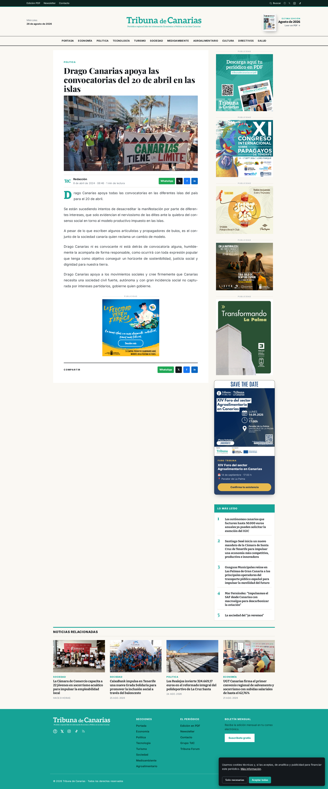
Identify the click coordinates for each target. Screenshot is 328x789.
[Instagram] (294, 3)
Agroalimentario (205, 40)
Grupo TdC (187, 743)
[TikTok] (300, 3)
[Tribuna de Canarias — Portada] (164, 22)
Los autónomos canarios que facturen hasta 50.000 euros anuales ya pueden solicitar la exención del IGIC (245, 525)
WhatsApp (167, 181)
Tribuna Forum (190, 748)
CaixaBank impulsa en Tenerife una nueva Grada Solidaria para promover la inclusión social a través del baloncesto (133, 687)
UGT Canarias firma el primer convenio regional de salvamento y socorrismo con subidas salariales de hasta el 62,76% (248, 687)
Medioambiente (178, 40)
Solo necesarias (234, 780)
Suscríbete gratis (240, 737)
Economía (85, 40)
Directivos (246, 40)
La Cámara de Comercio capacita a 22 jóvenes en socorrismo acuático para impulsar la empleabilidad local (78, 687)
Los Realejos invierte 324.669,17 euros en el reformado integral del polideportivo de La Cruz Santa (191, 685)
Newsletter (50, 3)
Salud (262, 40)
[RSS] (83, 731)
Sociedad (156, 40)
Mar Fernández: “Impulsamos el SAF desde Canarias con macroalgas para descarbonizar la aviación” (247, 599)
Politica (103, 40)
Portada (68, 40)
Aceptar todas (260, 780)
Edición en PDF (190, 725)
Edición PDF (33, 3)
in (195, 181)
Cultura (228, 40)
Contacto (64, 3)
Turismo (140, 40)
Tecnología (121, 40)
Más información (251, 768)
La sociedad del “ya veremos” (244, 615)
